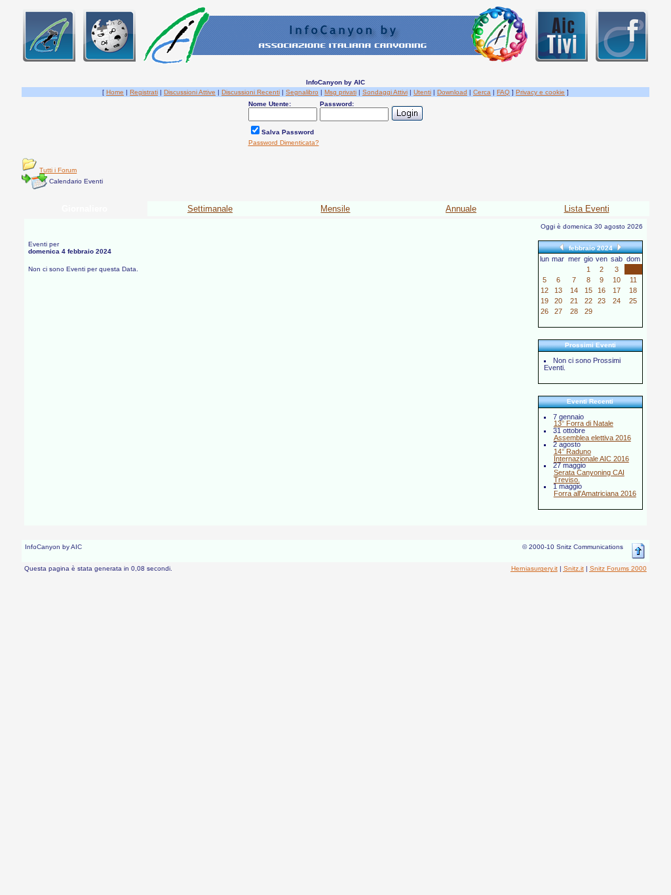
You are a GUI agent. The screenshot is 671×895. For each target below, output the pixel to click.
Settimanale (210, 209)
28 (574, 311)
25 (633, 301)
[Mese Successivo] (619, 246)
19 (544, 301)
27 (558, 311)
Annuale (461, 209)
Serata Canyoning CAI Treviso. (589, 476)
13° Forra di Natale (583, 423)
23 (601, 301)
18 (633, 290)
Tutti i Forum (58, 170)
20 (558, 301)
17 (617, 290)
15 (588, 290)
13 (558, 290)
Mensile (335, 209)
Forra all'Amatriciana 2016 (595, 493)
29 (588, 311)
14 (574, 290)
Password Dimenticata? (283, 142)
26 (544, 311)
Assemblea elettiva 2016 (592, 438)
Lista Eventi (586, 209)
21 (574, 301)
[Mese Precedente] (562, 246)
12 (544, 290)
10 (617, 280)
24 (617, 301)
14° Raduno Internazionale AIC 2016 (591, 455)
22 (588, 301)
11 (633, 280)
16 (601, 290)
